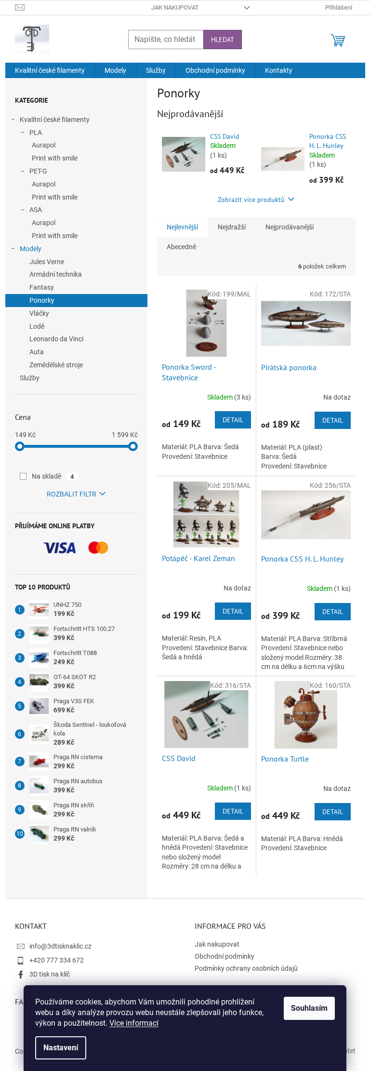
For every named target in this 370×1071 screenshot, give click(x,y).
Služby (30, 378)
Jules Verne (46, 262)
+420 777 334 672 (56, 960)
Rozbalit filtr (71, 494)
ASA (35, 210)
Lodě (36, 326)
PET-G (38, 171)
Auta (36, 352)
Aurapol (43, 145)
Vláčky (39, 313)
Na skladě (53, 476)
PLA (35, 132)
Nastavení (60, 1047)
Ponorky (41, 300)
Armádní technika (55, 274)
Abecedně (181, 247)
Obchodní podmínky (224, 956)
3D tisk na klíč (49, 974)
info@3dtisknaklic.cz (60, 946)
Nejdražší (232, 227)
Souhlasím (309, 1008)
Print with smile (55, 158)
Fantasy (41, 287)
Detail (233, 419)
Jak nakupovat (175, 7)
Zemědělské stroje (56, 365)
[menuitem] (49, 70)
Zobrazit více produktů (251, 199)
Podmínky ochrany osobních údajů (246, 968)
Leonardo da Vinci (56, 339)
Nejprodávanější (289, 227)
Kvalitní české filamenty (55, 119)
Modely (30, 249)
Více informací (134, 1023)
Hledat (222, 39)
